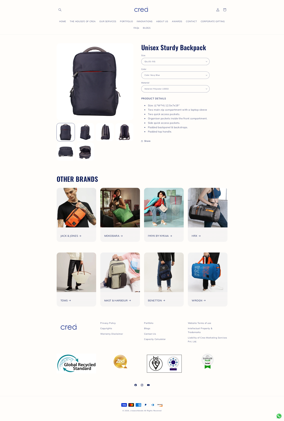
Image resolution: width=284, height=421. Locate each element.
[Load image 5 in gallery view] (66, 152)
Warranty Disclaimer (111, 333)
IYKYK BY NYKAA (158, 235)
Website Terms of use (199, 323)
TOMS (64, 300)
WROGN (197, 300)
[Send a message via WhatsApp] (279, 416)
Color (143, 69)
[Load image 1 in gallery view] (66, 132)
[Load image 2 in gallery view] (85, 132)
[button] (60, 9)
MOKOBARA (112, 235)
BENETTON (155, 300)
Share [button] (147, 141)
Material (145, 82)
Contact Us (150, 333)
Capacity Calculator (155, 339)
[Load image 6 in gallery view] (85, 152)
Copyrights (106, 328)
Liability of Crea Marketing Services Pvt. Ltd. (207, 339)
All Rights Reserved (153, 410)
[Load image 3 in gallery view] (105, 132)
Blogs (147, 328)
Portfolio (148, 323)
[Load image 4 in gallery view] (124, 132)
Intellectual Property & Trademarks (200, 330)
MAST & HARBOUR (116, 300)
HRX (194, 235)
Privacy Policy (108, 323)
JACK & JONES (69, 235)
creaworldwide (136, 410)
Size (143, 55)
